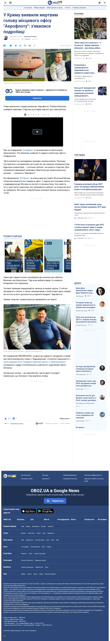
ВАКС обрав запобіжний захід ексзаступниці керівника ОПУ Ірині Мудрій (90, 207)
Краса (35, 574)
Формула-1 (51, 533)
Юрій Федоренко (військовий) (85, 403)
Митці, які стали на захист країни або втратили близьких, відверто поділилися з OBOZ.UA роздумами (89, 53)
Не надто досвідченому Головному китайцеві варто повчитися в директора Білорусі (85, 368)
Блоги (73, 519)
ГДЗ (22, 540)
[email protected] (29, 625)
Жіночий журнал (50, 574)
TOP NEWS (79, 155)
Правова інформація (69, 475)
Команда (45, 475)
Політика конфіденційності (93, 475)
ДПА (47, 540)
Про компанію (26, 475)
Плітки (29, 574)
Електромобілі (35, 547)
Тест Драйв (25, 547)
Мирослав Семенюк (16, 36)
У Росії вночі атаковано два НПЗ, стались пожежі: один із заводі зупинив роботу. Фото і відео (89, 227)
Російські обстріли (79, 8)
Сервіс (49, 547)
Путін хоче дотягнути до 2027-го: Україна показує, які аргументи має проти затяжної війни (86, 319)
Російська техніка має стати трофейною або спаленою (85, 415)
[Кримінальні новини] (39, 424)
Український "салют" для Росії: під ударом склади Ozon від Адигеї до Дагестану (86, 383)
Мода (41, 574)
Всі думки (80, 427)
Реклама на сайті (27, 479)
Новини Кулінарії (39, 553)
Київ (22, 526)
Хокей (39, 533)
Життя (46, 519)
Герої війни (28, 8)
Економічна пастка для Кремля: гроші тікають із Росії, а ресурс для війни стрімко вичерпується (86, 398)
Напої (30, 553)
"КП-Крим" (24, 178)
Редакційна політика (16, 423)
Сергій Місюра (80, 421)
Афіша (23, 574)
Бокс (44, 533)
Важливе (78, 13)
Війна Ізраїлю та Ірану (54, 8)
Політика (20, 519)
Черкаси (50, 526)
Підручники (29, 540)
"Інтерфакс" (27, 150)
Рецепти (24, 553)
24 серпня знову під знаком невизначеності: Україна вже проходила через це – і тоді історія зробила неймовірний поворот (86, 305)
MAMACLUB (39, 567)
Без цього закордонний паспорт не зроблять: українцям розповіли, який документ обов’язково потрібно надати (84, 92)
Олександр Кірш (81, 374)
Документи (46, 479)
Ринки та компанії (27, 560)
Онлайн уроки (39, 540)
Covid (46, 567)
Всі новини (102, 519)
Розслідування (63, 519)
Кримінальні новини (30, 36)
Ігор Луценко (80, 296)
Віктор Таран (80, 389)
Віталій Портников (81, 311)
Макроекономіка (40, 560)
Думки (77, 283)
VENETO (67, 8)
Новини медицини (27, 567)
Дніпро (43, 526)
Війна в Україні (39, 8)
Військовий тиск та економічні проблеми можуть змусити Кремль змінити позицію (88, 194)
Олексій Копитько (81, 325)
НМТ (57, 540)
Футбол (23, 533)
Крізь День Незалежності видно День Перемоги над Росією (84, 290)
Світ (32, 519)
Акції (43, 547)
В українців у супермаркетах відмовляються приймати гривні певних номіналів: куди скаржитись (85, 69)
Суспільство (89, 519)
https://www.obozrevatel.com (74, 583)
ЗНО (52, 540)
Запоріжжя (35, 526)
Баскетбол (31, 533)
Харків (28, 526)
